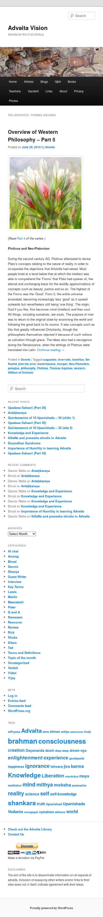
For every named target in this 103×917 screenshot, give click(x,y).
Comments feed (19, 705)
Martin (12, 596)
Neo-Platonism (79, 364)
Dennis (50, 147)
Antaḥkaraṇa (17, 412)
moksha (62, 785)
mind (29, 784)
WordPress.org (19, 710)
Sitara (12, 642)
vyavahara (46, 812)
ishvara (57, 766)
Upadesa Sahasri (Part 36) (27, 407)
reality (16, 793)
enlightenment (25, 757)
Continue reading (50, 349)
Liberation (53, 775)
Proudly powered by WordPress (51, 908)
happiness (16, 766)
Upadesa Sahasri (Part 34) (27, 453)
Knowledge (24, 774)
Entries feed (17, 700)
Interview (14, 581)
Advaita (31, 730)
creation (16, 750)
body (87, 732)
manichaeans (46, 364)
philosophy (28, 368)
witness (60, 812)
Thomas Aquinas (61, 368)
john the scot (27, 364)
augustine (50, 359)
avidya (65, 732)
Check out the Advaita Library (30, 829)
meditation (15, 785)
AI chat (13, 551)
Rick (11, 632)
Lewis (12, 591)
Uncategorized (18, 662)
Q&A (58, 81)
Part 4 (21, 238)
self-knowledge (63, 794)
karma (77, 766)
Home (13, 81)
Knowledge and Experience (28, 432)
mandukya (71, 776)
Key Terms (15, 586)
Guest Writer (17, 576)
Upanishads (74, 803)
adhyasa (14, 731)
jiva (67, 766)
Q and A (14, 612)
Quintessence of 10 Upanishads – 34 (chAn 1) (41, 417)
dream (75, 750)
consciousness (62, 741)
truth (41, 803)
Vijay (11, 678)
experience (56, 757)
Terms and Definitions (24, 652)
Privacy (79, 91)
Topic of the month (22, 657)
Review (13, 627)
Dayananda (35, 750)
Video (12, 672)
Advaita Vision (28, 28)
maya (84, 776)
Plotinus (42, 368)
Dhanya (13, 571)
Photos (13, 101)
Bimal (12, 561)
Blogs (44, 81)
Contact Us (16, 834)
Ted (10, 647)
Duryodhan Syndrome (24, 443)
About (63, 91)
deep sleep (62, 751)
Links (49, 91)
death (49, 750)
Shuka (12, 637)
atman (55, 731)
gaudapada (76, 758)
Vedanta (15, 811)
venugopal (31, 812)
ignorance (37, 765)
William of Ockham (20, 372)
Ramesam (15, 617)
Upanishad (54, 804)
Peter (12, 607)
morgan (62, 364)
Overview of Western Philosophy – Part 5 (33, 135)
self (44, 793)
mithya (44, 784)
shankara (22, 802)
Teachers (15, 91)
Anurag (13, 556)
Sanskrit (33, 91)
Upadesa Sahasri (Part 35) (27, 422)
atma (46, 732)
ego (83, 750)
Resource (15, 622)
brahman (22, 741)
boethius (78, 359)
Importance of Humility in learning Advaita (39, 448)
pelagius (13, 368)
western (79, 368)
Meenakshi (16, 602)
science (32, 794)
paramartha (79, 785)
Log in (12, 695)
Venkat (13, 667)
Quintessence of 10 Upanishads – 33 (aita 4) (40, 427)
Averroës (64, 359)
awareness (76, 732)
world (72, 811)
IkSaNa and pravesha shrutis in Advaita (37, 437)
